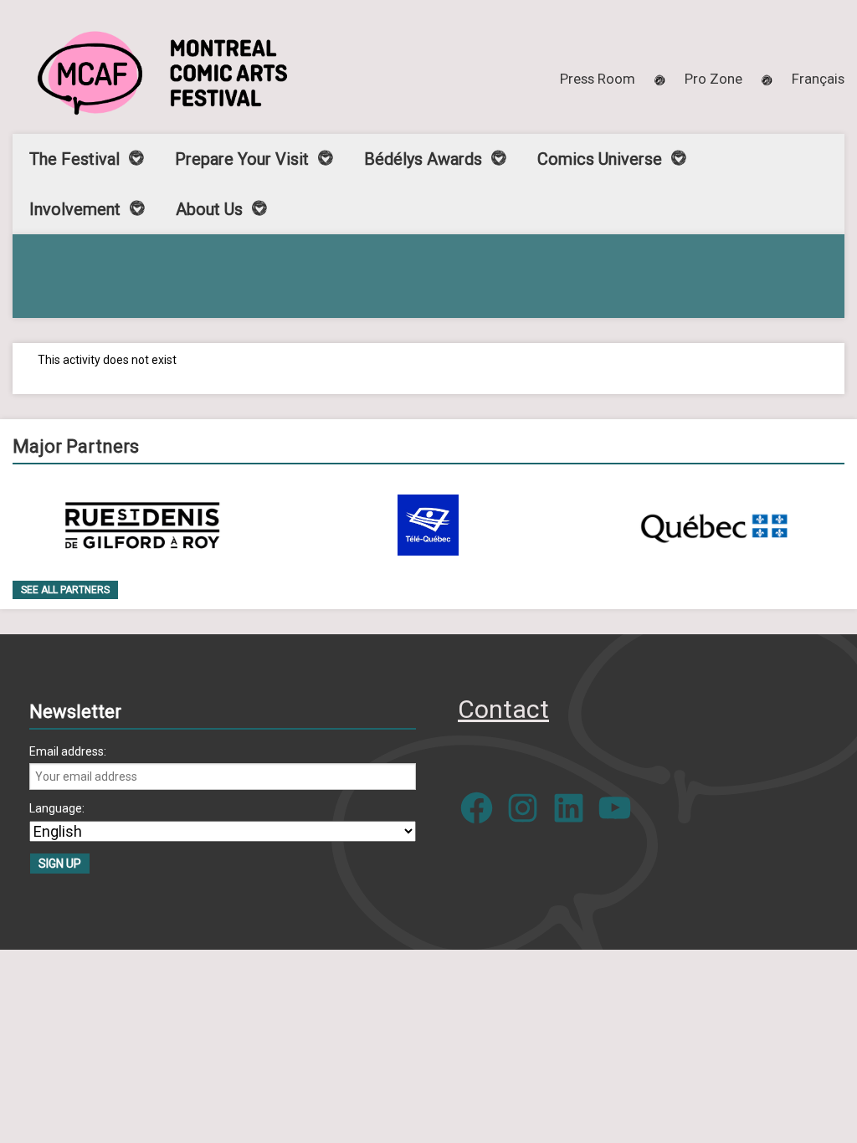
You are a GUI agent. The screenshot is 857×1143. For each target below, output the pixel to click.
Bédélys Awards (423, 159)
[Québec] (714, 525)
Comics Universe (599, 159)
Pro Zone (713, 78)
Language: (57, 808)
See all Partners (65, 590)
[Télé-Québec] (428, 525)
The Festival (74, 159)
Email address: (67, 751)
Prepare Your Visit (242, 159)
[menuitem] (818, 78)
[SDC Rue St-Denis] (142, 525)
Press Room (597, 78)
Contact (503, 709)
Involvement (75, 209)
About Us (209, 209)
